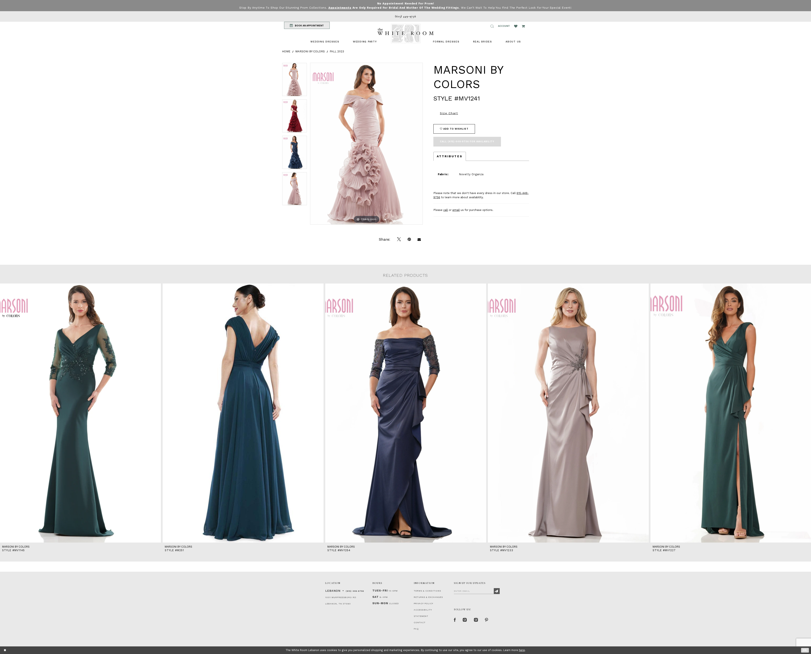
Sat (375, 596)
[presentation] (80, 413)
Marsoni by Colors (310, 51)
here (522, 650)
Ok (805, 650)
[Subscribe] (497, 591)
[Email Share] (419, 239)
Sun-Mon (380, 603)
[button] (492, 26)
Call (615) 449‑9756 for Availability (467, 141)
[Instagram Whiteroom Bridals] (476, 620)
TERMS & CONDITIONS (427, 591)
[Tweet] (399, 239)
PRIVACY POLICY (423, 603)
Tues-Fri (380, 590)
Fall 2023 (337, 51)
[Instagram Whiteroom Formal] (465, 620)
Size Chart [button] (449, 113)
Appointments (339, 7)
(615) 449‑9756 (355, 591)
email (456, 210)
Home (286, 51)
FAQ (416, 629)
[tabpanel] (294, 81)
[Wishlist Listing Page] (516, 26)
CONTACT (420, 622)
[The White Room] (405, 33)
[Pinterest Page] (487, 620)
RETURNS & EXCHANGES (428, 597)
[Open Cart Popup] (523, 26)
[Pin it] (409, 239)
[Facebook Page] (455, 620)
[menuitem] (325, 42)
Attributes (450, 156)
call (445, 210)
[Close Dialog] (5, 650)
